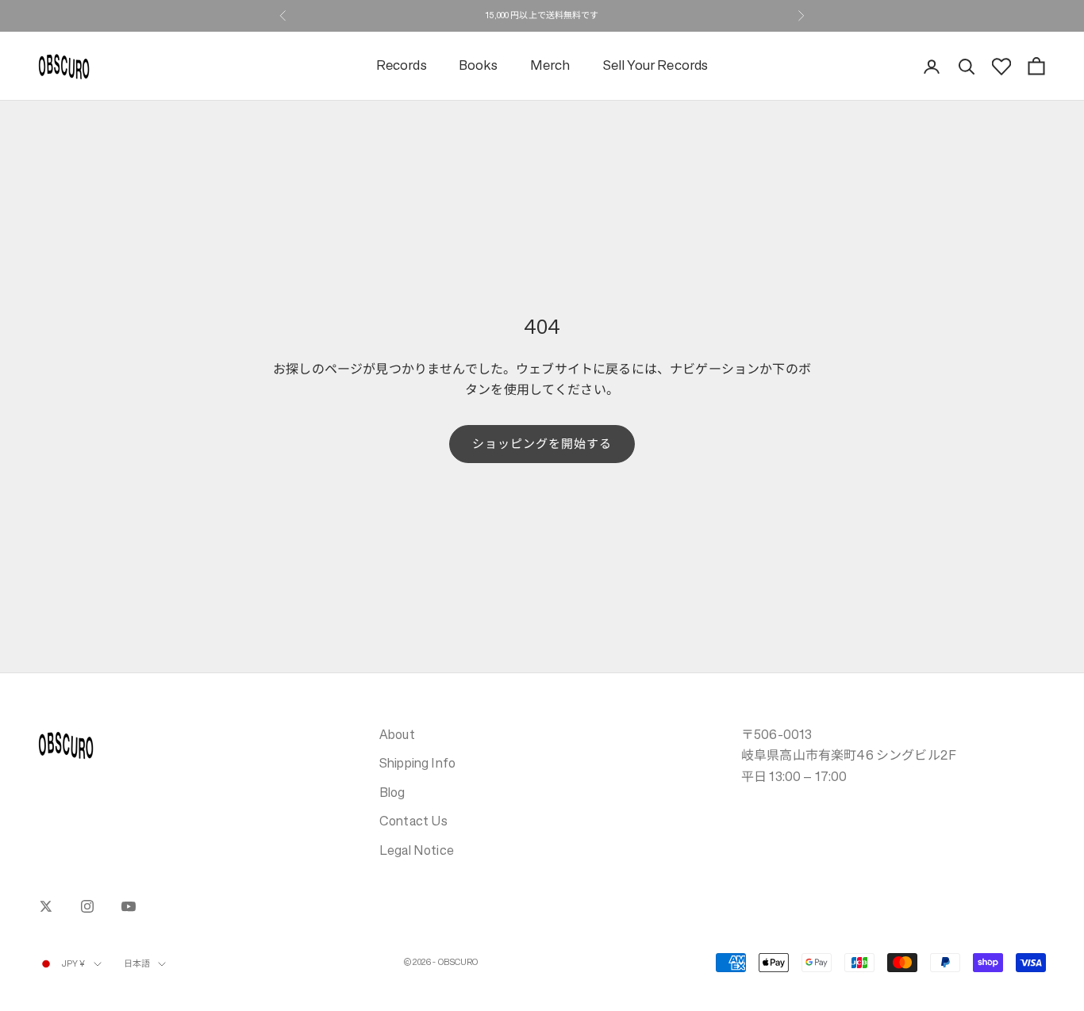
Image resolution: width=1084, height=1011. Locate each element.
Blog (392, 792)
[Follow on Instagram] (87, 906)
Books (478, 66)
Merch (550, 66)
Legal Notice (416, 850)
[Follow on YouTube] (128, 906)
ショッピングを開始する (542, 443)
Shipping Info (417, 763)
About (397, 734)
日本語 (137, 964)
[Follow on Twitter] (46, 906)
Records (401, 66)
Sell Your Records (655, 66)
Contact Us (413, 820)
